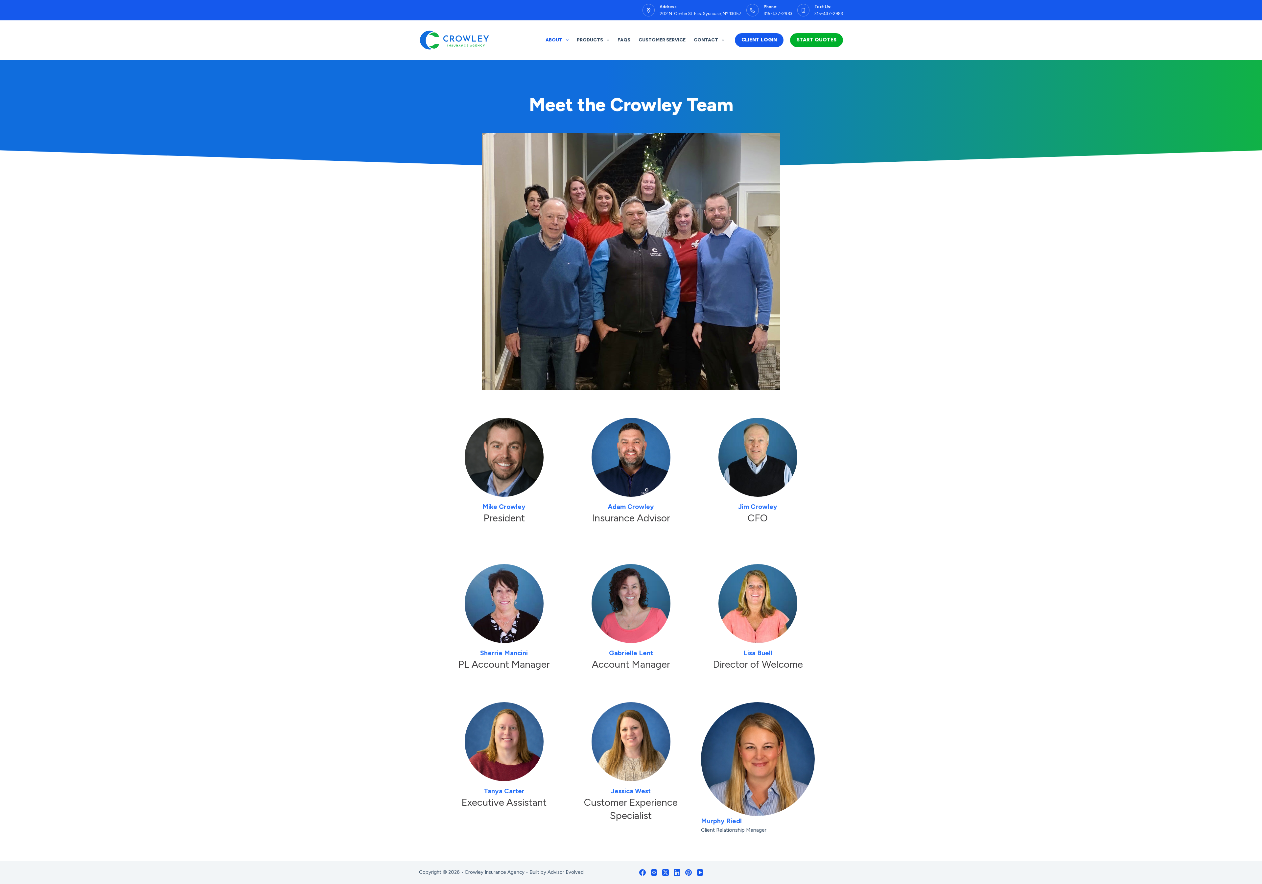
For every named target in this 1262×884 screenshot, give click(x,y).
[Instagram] (654, 872)
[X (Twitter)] (665, 872)
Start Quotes (816, 40)
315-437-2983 (778, 13)
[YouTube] (700, 872)
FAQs (624, 40)
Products (590, 40)
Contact (706, 40)
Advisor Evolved (566, 872)
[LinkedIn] (677, 872)
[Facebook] (642, 872)
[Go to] (504, 457)
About (554, 40)
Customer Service (662, 40)
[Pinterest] (688, 872)
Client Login (759, 40)
